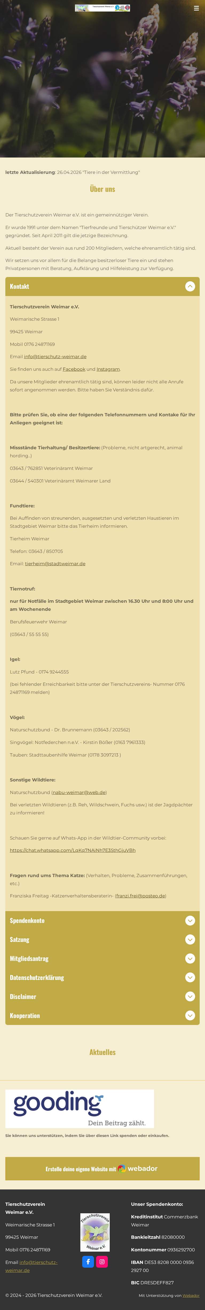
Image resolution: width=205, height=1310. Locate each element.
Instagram (108, 369)
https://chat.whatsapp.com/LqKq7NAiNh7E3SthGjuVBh (73, 850)
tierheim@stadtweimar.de (55, 563)
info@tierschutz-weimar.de (55, 356)
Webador (191, 1295)
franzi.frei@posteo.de (140, 896)
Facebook (74, 369)
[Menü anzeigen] (196, 8)
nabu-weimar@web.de (79, 792)
